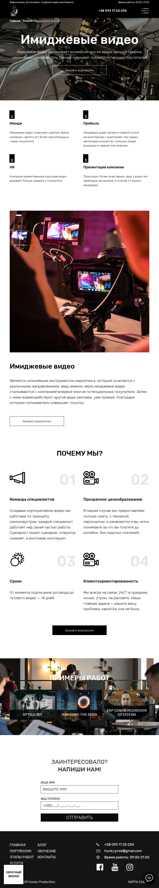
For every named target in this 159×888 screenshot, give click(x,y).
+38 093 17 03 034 (112, 11)
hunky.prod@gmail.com (123, 851)
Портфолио (20, 851)
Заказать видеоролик (79, 70)
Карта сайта (138, 882)
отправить (79, 817)
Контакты (47, 857)
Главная (15, 21)
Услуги (27, 21)
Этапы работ (22, 857)
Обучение (47, 851)
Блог (42, 845)
